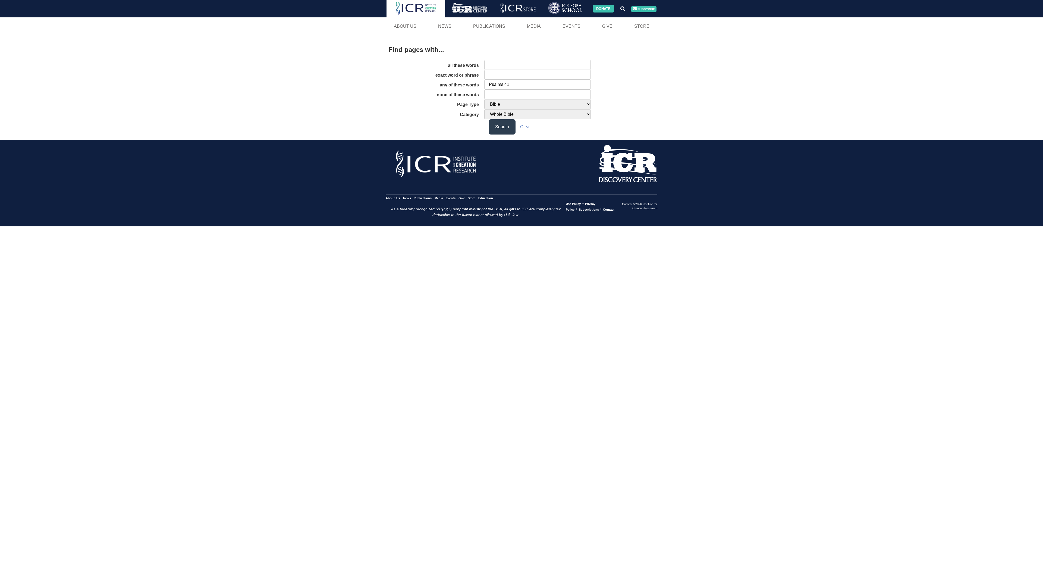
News (444, 26)
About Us (405, 26)
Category (469, 114)
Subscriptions (589, 209)
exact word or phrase (457, 75)
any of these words (459, 85)
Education (485, 197)
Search (502, 126)
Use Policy (573, 203)
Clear (525, 126)
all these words (463, 65)
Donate (603, 9)
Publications (489, 26)
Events (571, 26)
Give (607, 26)
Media (534, 26)
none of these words (458, 94)
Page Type (468, 104)
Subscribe (646, 9)
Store (641, 26)
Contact (608, 209)
